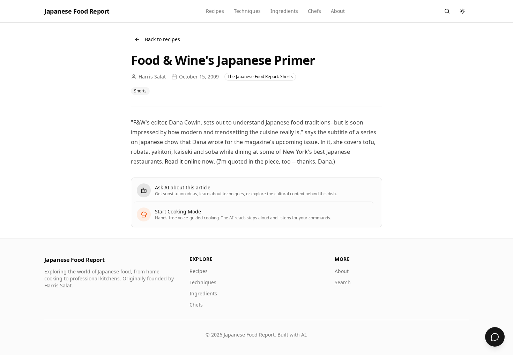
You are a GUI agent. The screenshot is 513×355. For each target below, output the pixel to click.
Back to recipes (162, 39)
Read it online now (189, 161)
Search (343, 282)
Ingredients (284, 11)
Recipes (215, 11)
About (338, 11)
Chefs (314, 11)
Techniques (247, 11)
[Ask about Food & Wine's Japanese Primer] (495, 337)
